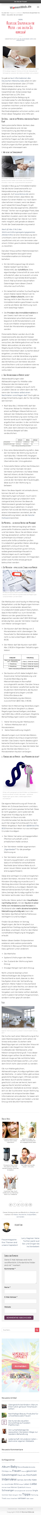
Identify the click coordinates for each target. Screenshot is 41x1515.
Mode (8, 1487)
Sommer (5, 1495)
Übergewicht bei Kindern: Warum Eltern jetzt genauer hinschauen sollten (23, 1407)
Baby (14, 1466)
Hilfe (24, 1475)
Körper (21, 1484)
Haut (19, 1475)
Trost (4, 1498)
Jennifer (28, 1480)
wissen (32, 1498)
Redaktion (20, 40)
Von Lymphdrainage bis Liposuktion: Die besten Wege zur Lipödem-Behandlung (23, 1432)
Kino (16, 1484)
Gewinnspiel (9, 1474)
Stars (10, 1495)
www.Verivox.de (21, 194)
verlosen (22, 1498)
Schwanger (8, 1490)
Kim (3, 1484)
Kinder (11, 1484)
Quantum (21, 1487)
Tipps (26, 1494)
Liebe (33, 1483)
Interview (9, 1479)
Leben (27, 1484)
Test (20, 1495)
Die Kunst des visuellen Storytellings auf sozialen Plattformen (19, 1423)
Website (7, 1307)
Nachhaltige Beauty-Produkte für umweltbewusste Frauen (23, 1415)
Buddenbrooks (29, 1467)
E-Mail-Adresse (10, 1297)
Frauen (16, 1470)
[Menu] (38, 7)
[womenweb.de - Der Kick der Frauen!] (20, 7)
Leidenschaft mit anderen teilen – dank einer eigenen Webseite (23, 1440)
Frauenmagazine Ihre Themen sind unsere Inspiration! (10, 1242)
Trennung (34, 1495)
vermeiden (20, 1217)
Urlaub (8, 1498)
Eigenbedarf (10, 849)
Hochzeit (31, 1474)
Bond (20, 1467)
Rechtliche (22, 1214)
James (20, 1480)
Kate (34, 1480)
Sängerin (15, 1495)
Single (35, 1490)
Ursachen (14, 1498)
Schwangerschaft (19, 1490)
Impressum (22, 1509)
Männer (14, 1487)
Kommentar (9, 1269)
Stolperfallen (31, 1214)
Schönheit (29, 1490)
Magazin (12, 13)
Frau (10, 1471)
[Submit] (37, 1330)
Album (6, 1466)
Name (7, 1287)
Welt (27, 1498)
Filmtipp (5, 1471)
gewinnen (31, 1471)
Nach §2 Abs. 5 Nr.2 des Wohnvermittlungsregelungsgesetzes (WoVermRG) (18, 232)
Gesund (24, 1471)
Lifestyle (19, 13)
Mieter (15, 1214)
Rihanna (28, 1487)
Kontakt (30, 1509)
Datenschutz (12, 1509)
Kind (6, 1484)
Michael (4, 1487)
